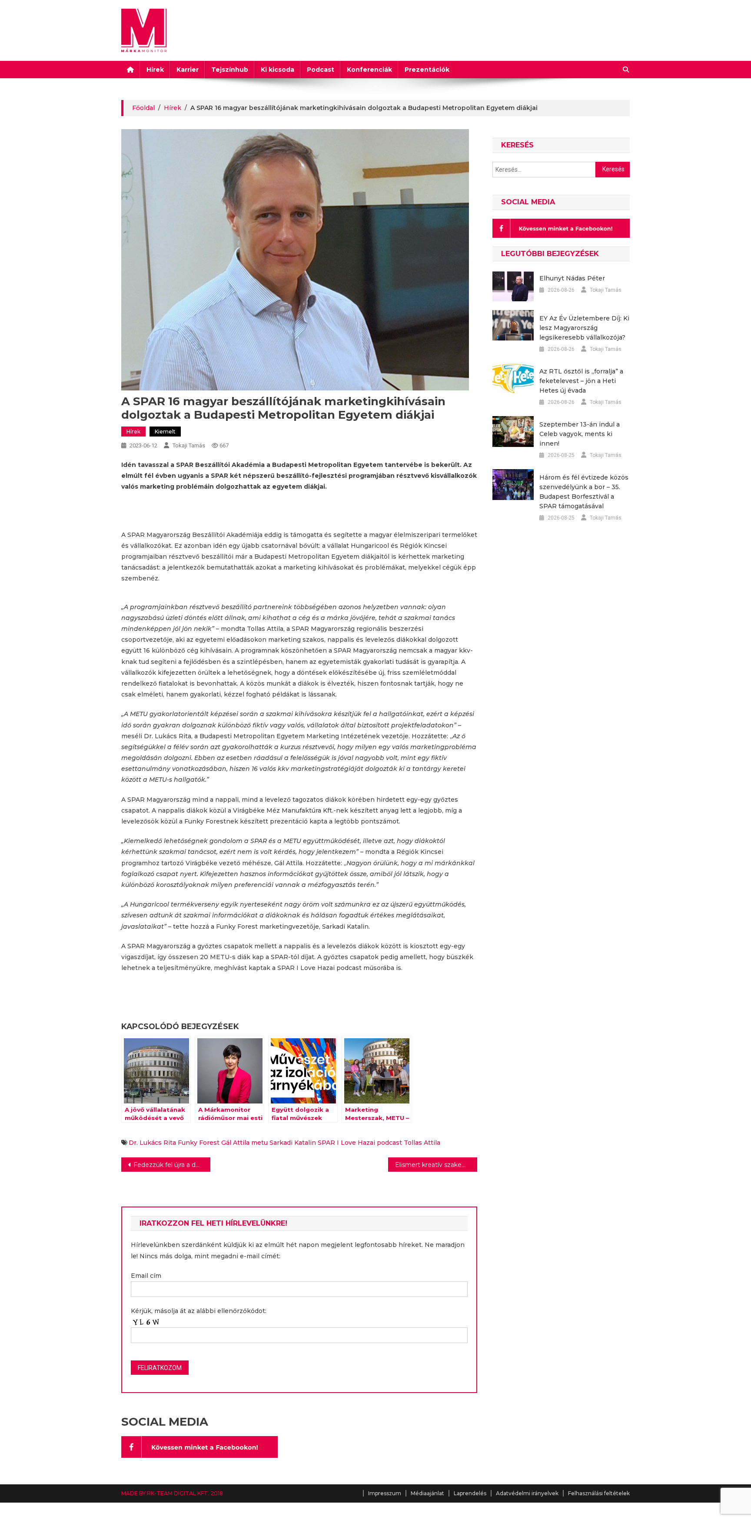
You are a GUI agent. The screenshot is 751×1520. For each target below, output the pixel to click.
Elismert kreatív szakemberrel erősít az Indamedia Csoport (436, 1165)
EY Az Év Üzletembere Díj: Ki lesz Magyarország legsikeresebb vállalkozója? (584, 327)
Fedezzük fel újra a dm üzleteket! (171, 1165)
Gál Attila (235, 1143)
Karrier (187, 69)
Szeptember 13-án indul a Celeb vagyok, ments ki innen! (579, 433)
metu (259, 1143)
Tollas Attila (422, 1143)
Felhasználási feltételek (599, 1493)
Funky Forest (198, 1143)
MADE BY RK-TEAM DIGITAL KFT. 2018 (172, 1493)
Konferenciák (369, 69)
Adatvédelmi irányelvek (527, 1493)
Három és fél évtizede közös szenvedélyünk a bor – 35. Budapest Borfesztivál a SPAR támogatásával (583, 491)
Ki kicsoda (277, 69)
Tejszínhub (229, 69)
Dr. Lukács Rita (152, 1143)
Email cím (146, 1276)
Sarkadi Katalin (292, 1143)
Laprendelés (470, 1493)
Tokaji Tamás (189, 445)
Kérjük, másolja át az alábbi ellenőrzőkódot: (198, 1311)
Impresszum (384, 1493)
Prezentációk (427, 69)
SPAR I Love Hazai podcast (360, 1143)
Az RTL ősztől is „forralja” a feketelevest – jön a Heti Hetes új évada (581, 380)
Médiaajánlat (427, 1493)
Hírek (155, 69)
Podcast (320, 69)
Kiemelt (165, 431)
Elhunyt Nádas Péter (572, 278)
